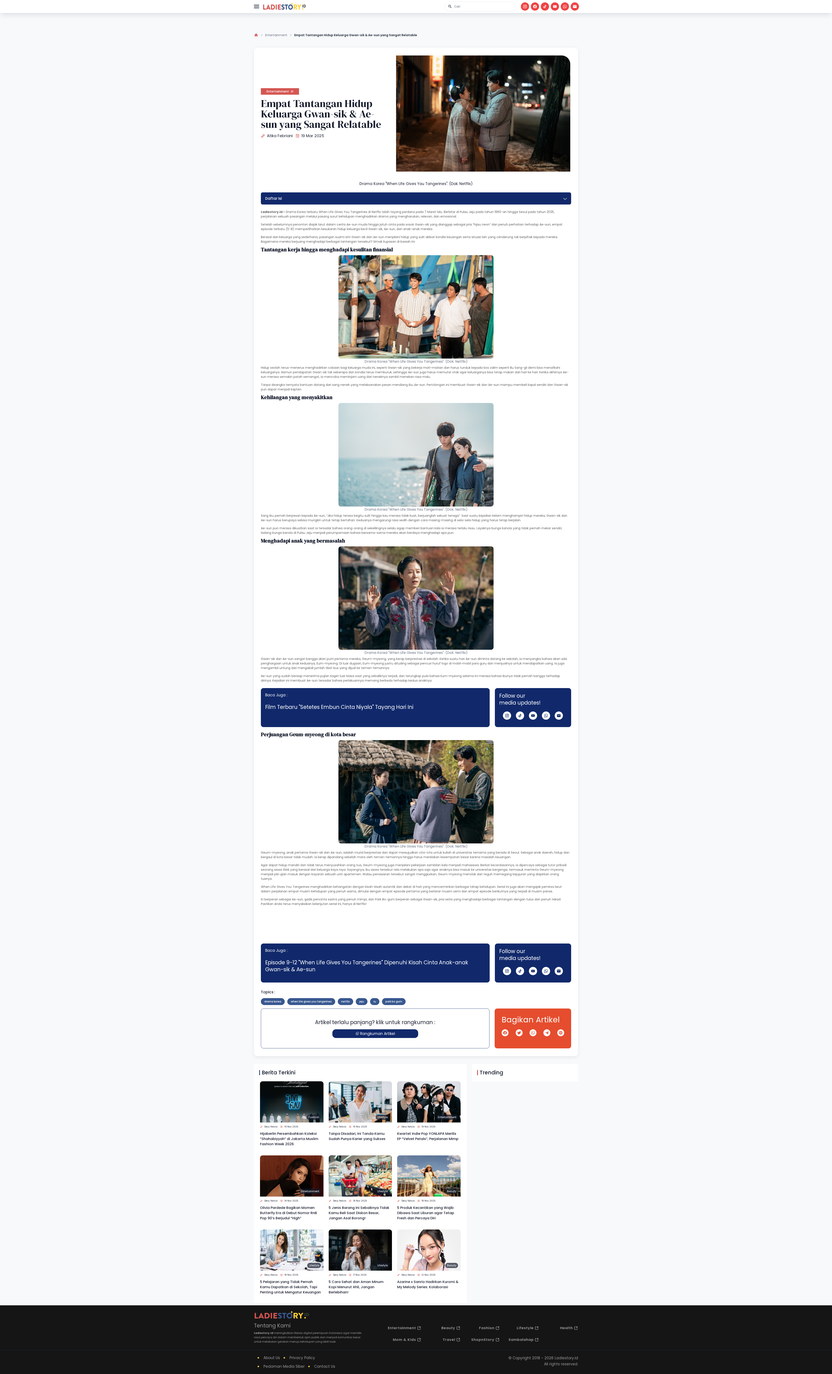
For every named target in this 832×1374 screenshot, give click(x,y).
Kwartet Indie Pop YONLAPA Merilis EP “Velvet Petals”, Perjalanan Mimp (427, 1136)
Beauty (451, 1191)
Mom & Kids (404, 1339)
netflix (345, 1001)
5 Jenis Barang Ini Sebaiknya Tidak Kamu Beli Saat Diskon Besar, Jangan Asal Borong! (359, 1213)
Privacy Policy (302, 1357)
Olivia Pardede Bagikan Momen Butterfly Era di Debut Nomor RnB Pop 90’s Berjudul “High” (288, 1213)
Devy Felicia (271, 1126)
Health (566, 1327)
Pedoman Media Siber (284, 1366)
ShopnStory (482, 1339)
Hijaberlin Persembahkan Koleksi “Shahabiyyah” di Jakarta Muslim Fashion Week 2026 (289, 1139)
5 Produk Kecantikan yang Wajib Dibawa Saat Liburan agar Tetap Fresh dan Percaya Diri (425, 1213)
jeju (361, 1001)
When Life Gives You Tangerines (343, 212)
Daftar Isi (273, 198)
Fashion (314, 1117)
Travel (449, 1339)
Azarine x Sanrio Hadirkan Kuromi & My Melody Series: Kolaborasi (427, 1284)
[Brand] (284, 6)
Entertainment (276, 35)
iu (375, 1001)
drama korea (272, 1001)
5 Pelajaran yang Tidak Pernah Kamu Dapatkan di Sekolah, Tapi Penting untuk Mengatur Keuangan (290, 1287)
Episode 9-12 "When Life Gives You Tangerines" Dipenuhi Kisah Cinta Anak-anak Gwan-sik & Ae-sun (366, 966)
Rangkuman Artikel (377, 1033)
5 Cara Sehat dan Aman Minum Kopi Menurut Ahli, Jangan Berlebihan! (356, 1287)
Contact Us (324, 1366)
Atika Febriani (280, 135)
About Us (271, 1357)
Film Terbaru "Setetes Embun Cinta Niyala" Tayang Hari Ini (339, 707)
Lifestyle (382, 1117)
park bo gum (393, 1001)
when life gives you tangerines (311, 1001)
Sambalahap (521, 1339)
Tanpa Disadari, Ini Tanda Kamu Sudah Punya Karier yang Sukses (357, 1136)
